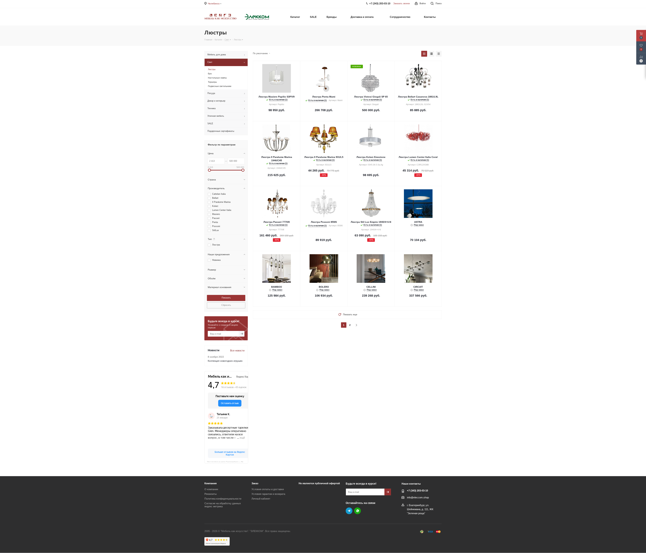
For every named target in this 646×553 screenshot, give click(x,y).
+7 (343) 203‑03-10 (417, 490)
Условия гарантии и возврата (268, 493)
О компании (211, 489)
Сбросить (226, 305)
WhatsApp (357, 510)
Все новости (237, 350)
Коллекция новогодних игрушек (225, 360)
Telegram (349, 510)
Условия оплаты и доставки (268, 489)
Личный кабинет (261, 498)
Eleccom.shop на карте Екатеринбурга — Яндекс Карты (227, 461)
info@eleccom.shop (418, 497)
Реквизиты (210, 493)
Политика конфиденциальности (222, 498)
